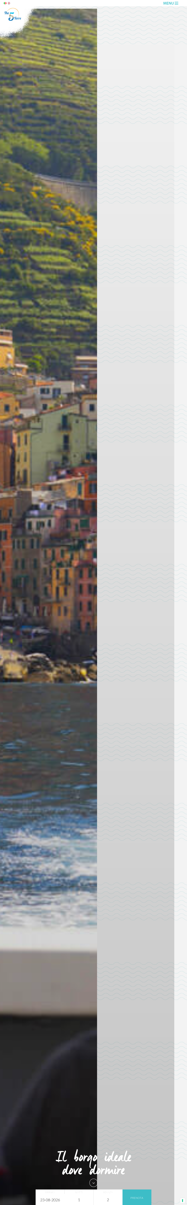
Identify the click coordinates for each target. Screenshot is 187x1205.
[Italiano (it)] (5, 4)
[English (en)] (9, 4)
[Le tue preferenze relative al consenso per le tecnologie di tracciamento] (182, 1200)
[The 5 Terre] (19, 38)
